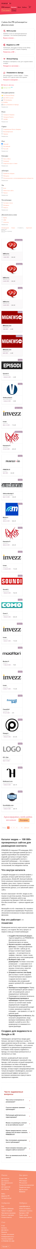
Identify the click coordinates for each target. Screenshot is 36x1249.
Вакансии (4, 1232)
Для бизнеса (5, 1181)
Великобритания (8, 132)
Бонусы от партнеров (7, 1215)
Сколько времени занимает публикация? (18, 1108)
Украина (5, 134)
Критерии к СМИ (24, 1213)
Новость (5, 207)
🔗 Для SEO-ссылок (7, 98)
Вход (13, 10)
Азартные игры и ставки (10, 163)
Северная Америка (8, 115)
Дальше (26, 827)
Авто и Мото (7, 159)
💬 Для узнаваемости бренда (10, 104)
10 (21, 827)
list (5, 234)
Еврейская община (8, 173)
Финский (5, 144)
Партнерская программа (8, 1213)
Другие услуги (23, 1189)
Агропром (6, 161)
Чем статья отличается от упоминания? (18, 1101)
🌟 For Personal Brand (7, 95)
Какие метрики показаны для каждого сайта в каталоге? (18, 1149)
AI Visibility (4, 102)
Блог (19, 7)
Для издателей (5, 1187)
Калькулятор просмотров (26, 1185)
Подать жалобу (23, 1215)
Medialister (22, 1192)
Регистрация (6, 10)
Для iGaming (5, 1189)
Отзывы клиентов (6, 1217)
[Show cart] (30, 7)
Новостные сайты (8, 190)
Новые (13, 228)
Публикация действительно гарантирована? (18, 1116)
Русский (5, 149)
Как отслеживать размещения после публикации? (18, 1141)
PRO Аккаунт (23, 1181)
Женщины (6, 176)
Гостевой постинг (6, 1198)
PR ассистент (23, 1183)
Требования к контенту (25, 1211)
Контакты (4, 1228)
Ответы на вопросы (25, 1208)
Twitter (3, 1211)
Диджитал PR (5, 1196)
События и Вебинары (7, 1208)
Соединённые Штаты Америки (12, 129)
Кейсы (24, 7)
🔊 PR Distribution (6, 100)
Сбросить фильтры (8, 85)
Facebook (9, 1211)
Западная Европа (8, 117)
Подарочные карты (24, 1187)
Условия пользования (7, 1234)
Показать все (4, 107)
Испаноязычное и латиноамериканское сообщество (18, 178)
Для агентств (5, 1178)
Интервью (6, 205)
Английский (6, 146)
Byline (5, 218)
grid (2, 234)
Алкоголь (6, 222)
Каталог (14, 7)
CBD (4, 220)
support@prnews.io (24, 1206)
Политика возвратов (7, 1239)
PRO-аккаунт (5, 7)
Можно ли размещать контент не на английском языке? (18, 1124)
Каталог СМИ (23, 1178)
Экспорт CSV (7, 88)
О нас (3, 1225)
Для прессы (4, 1230)
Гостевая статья (8, 203)
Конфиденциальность (7, 1236)
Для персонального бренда (7, 1183)
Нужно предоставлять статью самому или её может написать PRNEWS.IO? (18, 1132)
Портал (5, 193)
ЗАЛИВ (5, 119)
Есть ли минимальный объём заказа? (18, 1156)
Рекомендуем (5, 228)
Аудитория (29, 228)
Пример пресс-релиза (25, 1217)
